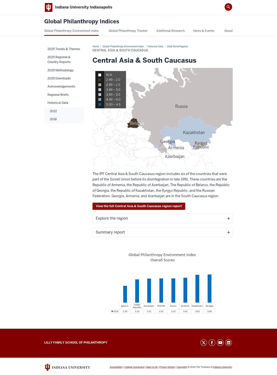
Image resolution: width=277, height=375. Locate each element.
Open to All (152, 367)
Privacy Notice (167, 367)
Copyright (182, 367)
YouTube (220, 342)
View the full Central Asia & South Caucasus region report (139, 206)
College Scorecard (134, 367)
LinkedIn (228, 342)
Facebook (212, 342)
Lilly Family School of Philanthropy (75, 343)
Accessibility (116, 367)
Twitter (203, 342)
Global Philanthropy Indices (81, 21)
